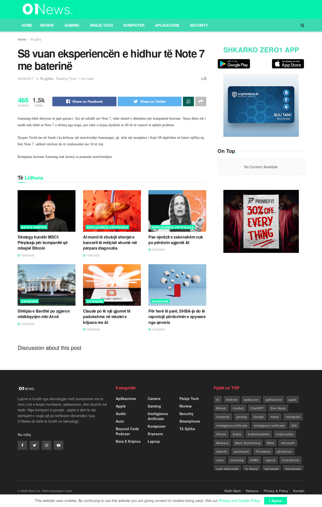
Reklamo (252, 490)
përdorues (284, 451)
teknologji (271, 469)
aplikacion (251, 399)
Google (259, 417)
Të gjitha (36, 39)
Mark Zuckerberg (247, 443)
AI (217, 399)
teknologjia (293, 469)
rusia (220, 460)
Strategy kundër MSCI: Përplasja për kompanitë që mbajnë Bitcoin (43, 242)
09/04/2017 (26, 78)
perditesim (241, 451)
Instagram (293, 417)
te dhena (251, 469)
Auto (120, 421)
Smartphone (189, 421)
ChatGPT (257, 408)
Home (27, 25)
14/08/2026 (158, 329)
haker (275, 417)
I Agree (275, 500)
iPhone (221, 434)
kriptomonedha (258, 434)
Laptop (154, 441)
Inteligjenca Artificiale (107, 227)
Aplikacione (167, 25)
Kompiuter (134, 25)
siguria (270, 460)
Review (47, 25)
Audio (121, 413)
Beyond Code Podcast (127, 431)
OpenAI (221, 451)
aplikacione (273, 399)
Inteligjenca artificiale (231, 425)
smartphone (290, 460)
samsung (237, 460)
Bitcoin (221, 408)
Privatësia (263, 451)
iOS (294, 425)
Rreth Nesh (232, 490)
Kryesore (29, 301)
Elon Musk (278, 408)
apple (292, 399)
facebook (223, 417)
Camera (154, 398)
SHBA (254, 460)
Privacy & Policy (276, 490)
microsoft (288, 443)
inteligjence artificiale (269, 425)
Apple (121, 406)
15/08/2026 (27, 255)
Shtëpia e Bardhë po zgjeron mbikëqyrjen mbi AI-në (44, 313)
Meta (270, 443)
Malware (222, 443)
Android (231, 399)
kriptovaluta (284, 434)
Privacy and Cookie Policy (239, 500)
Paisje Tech (101, 25)
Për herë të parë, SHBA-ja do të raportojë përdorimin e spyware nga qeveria (177, 316)
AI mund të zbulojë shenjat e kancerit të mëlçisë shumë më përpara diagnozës (110, 242)
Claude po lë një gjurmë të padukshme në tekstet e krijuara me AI (107, 316)
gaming (241, 417)
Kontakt (298, 490)
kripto (237, 434)
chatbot (238, 408)
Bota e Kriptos (34, 227)
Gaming (72, 25)
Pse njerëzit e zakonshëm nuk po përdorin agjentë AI (175, 239)
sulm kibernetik (227, 469)
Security (199, 25)
